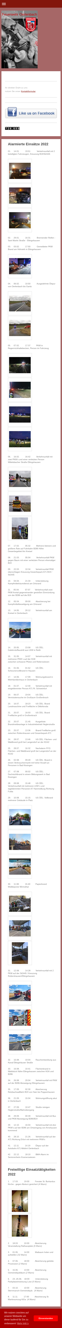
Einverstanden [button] (46, 1318)
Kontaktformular (28, 91)
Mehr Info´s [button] (23, 1323)
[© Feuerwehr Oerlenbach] (20, 171)
